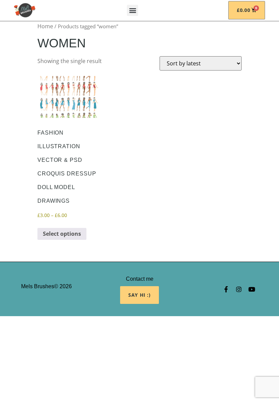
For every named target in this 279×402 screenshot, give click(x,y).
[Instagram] (239, 289)
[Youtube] (252, 289)
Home (45, 26)
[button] (132, 10)
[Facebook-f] (226, 289)
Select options (62, 233)
